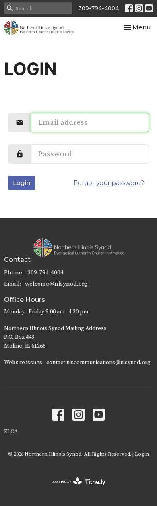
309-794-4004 (98, 8)
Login (21, 183)
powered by (74, 488)
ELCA (11, 431)
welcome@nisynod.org (56, 284)
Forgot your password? (109, 183)
